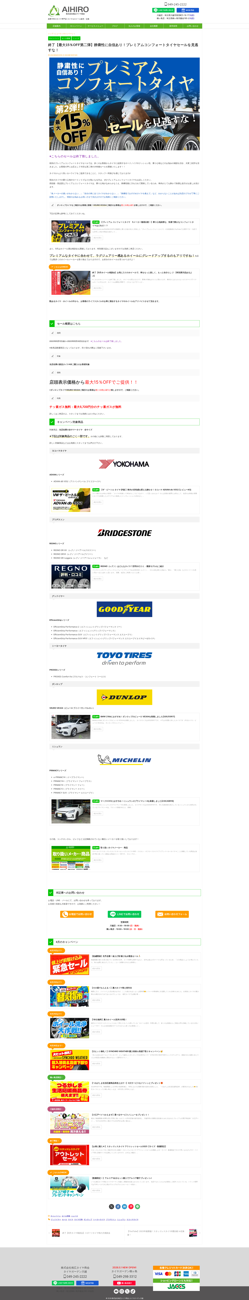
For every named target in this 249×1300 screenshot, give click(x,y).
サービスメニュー (95, 26)
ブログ (115, 26)
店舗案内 (56, 26)
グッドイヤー (56, 1219)
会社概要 (154, 26)
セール (64, 1219)
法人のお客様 (134, 26)
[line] (137, 1206)
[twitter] (111, 1206)
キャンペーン (76, 26)
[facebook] (118, 1206)
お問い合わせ (192, 26)
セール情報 (66, 1216)
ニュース (74, 1216)
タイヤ (70, 1219)
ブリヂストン (111, 1219)
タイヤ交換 (78, 1219)
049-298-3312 (126, 1277)
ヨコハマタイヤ (132, 1219)
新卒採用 (173, 26)
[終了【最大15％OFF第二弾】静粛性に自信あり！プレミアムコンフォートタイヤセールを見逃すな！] (124, 1206)
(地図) (191, 15)
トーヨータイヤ (99, 1219)
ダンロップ (88, 1219)
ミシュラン (121, 1219)
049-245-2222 (177, 4)
